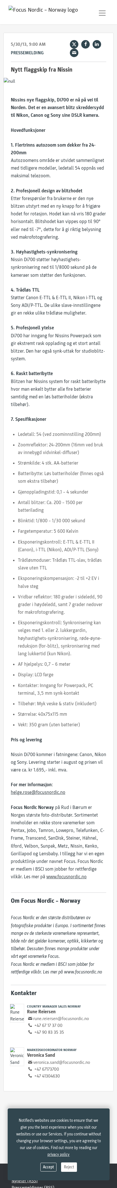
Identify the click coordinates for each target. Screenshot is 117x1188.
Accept (48, 1167)
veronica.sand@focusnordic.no (61, 1062)
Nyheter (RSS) (25, 1181)
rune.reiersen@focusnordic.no (61, 1018)
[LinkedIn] (97, 44)
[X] (74, 44)
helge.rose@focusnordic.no (38, 792)
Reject (69, 1167)
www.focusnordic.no (66, 877)
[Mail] (74, 53)
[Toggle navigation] (102, 13)
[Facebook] (85, 44)
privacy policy (58, 1154)
